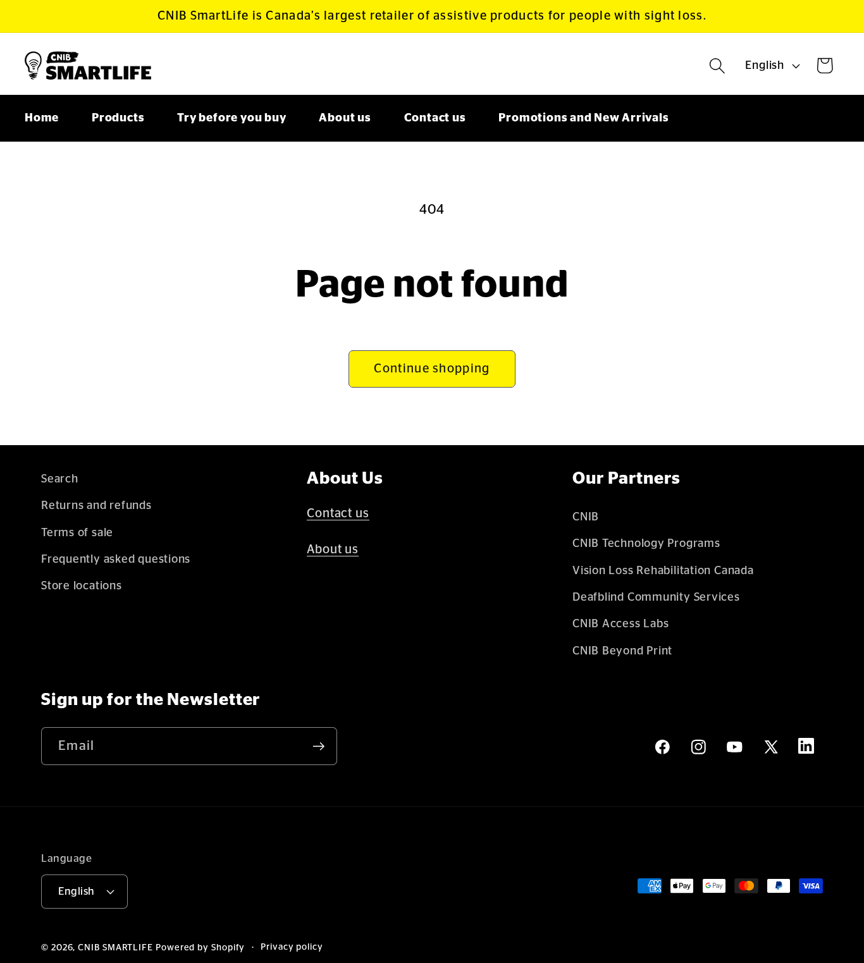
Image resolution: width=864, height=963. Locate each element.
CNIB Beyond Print (622, 651)
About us (333, 549)
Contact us (338, 513)
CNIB (585, 517)
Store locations (81, 586)
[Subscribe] (318, 746)
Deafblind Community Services (656, 597)
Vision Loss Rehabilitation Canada (663, 571)
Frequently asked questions (115, 559)
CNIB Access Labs (620, 624)
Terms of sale (77, 533)
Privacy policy (292, 947)
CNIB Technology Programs (646, 543)
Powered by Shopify (200, 947)
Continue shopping (432, 368)
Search (59, 479)
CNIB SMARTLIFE (115, 947)
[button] (718, 65)
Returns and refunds (96, 506)
